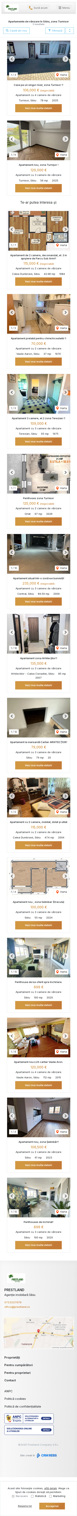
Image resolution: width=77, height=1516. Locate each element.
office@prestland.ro (17, 1306)
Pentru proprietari (17, 1373)
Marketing (59, 1496)
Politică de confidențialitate (22, 1406)
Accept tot (52, 1506)
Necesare (22, 1496)
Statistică (40, 1496)
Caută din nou (18, 30)
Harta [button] (63, 74)
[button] (70, 30)
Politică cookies (15, 1399)
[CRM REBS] (46, 1455)
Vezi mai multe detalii (38, 108)
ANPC (8, 1391)
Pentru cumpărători (18, 1365)
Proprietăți (12, 1357)
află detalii (50, 1488)
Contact (10, 1380)
